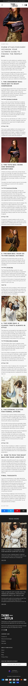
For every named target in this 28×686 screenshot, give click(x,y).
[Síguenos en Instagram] (4, 630)
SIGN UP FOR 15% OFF (14, 664)
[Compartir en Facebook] (4, 510)
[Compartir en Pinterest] (17, 510)
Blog (2, 654)
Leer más (3, 560)
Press (2, 652)
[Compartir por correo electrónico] (23, 510)
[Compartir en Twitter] (11, 510)
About (2, 650)
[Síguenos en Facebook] (2, 630)
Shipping (3, 641)
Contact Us (4, 636)
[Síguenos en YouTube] (6, 630)
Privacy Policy (4, 657)
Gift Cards (3, 643)
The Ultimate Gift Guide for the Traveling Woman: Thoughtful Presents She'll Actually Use (13, 593)
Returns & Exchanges (6, 638)
